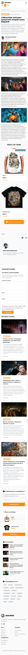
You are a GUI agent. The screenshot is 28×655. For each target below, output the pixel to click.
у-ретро (11, 601)
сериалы (6, 587)
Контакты (3, 642)
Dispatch (15, 59)
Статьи (3, 634)
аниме (12, 587)
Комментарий (6, 280)
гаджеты (13, 599)
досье (18, 599)
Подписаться (14, 504)
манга (5, 601)
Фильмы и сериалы (20, 634)
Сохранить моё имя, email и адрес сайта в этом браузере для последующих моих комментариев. (14, 307)
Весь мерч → (14, 534)
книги (13, 593)
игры (3, 234)
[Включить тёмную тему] (8, 5)
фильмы (10, 584)
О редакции (4, 640)
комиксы (14, 590)
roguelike (19, 593)
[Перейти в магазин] (5, 5)
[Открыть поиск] (2, 5)
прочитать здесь (12, 105)
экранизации (18, 584)
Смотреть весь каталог (15, 222)
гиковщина (7, 590)
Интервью (4, 635)
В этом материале (14, 67)
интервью (6, 596)
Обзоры (3, 632)
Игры (16, 632)
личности (13, 596)
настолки (6, 599)
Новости (3, 630)
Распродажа (18, 630)
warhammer (7, 593)
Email (4, 298)
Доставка (3, 644)
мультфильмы (19, 587)
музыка (20, 596)
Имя (3, 292)
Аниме (16, 635)
